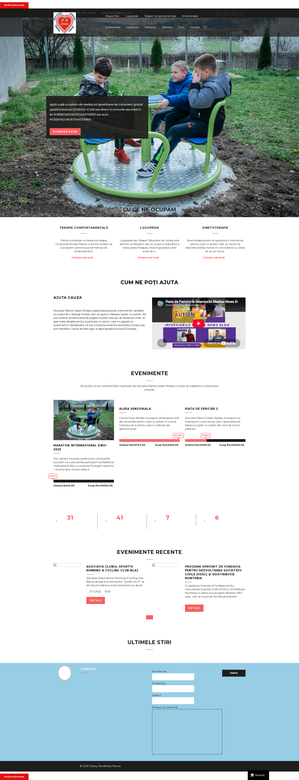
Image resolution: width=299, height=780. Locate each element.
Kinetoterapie (190, 16)
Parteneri (150, 27)
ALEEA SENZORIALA (135, 408)
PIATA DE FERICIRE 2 (201, 408)
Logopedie (131, 16)
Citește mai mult (82, 257)
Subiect (156, 695)
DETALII (95, 600)
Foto (181, 27)
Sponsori (167, 27)
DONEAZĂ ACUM (65, 131)
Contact (195, 27)
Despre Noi (112, 16)
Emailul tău (159, 683)
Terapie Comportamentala (160, 16)
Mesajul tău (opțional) (165, 707)
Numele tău (159, 671)
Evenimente (112, 27)
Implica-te (132, 27)
